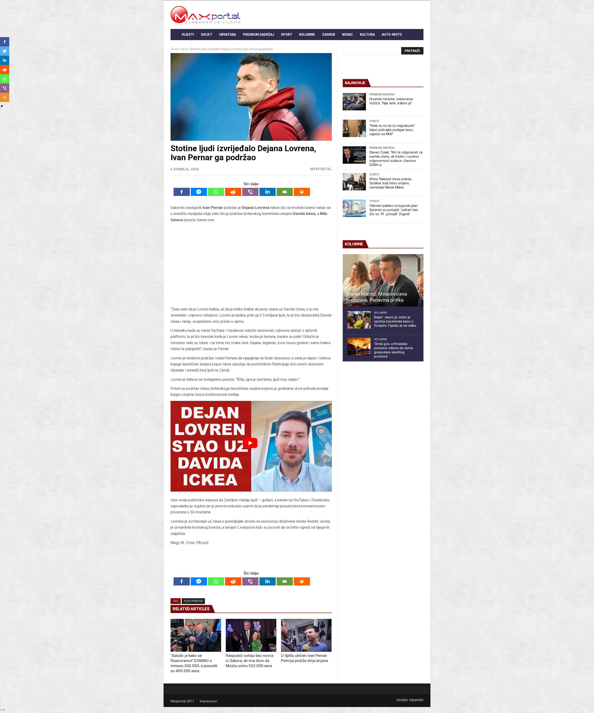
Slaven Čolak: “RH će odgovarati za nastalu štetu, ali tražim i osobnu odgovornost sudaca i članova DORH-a (396, 158)
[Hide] (2, 106)
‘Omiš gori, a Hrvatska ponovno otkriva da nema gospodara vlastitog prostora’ (393, 350)
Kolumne (307, 34)
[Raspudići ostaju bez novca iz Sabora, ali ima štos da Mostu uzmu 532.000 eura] (251, 635)
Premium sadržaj (258, 34)
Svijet (206, 34)
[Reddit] (233, 192)
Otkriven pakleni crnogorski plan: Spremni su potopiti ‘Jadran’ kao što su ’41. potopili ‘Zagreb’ (393, 210)
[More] (4, 97)
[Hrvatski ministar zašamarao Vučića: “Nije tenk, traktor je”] (354, 101)
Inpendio (416, 700)
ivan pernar (193, 601)
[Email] (285, 192)
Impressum (208, 701)
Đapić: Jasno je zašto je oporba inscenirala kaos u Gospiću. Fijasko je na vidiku (395, 321)
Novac (347, 34)
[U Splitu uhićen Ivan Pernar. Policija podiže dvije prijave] (306, 635)
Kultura (367, 34)
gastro (180, 46)
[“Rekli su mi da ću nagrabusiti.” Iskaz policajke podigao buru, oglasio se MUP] (354, 128)
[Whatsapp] (216, 192)
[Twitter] (4, 51)
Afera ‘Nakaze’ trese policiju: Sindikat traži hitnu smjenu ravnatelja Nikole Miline (390, 183)
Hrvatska (227, 34)
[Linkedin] (267, 192)
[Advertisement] (251, 264)
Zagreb (328, 34)
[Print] (302, 192)
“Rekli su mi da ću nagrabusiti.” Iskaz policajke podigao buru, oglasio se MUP (392, 130)
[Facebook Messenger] (199, 192)
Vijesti (188, 34)
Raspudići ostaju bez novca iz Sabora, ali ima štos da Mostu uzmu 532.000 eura (249, 660)
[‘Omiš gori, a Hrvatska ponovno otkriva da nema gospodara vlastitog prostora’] (359, 346)
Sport (286, 34)
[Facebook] (182, 192)
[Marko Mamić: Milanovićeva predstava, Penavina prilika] (383, 280)
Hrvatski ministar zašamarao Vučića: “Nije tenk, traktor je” (391, 101)
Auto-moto (392, 34)
